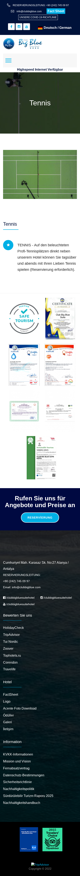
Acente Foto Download (20, 708)
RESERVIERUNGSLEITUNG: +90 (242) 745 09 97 (41, 5)
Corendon (10, 662)
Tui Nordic (10, 641)
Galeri (7, 722)
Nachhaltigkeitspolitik (18, 789)
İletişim (8, 729)
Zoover (8, 648)
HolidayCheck (13, 627)
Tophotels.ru (12, 655)
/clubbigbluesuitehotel (20, 597)
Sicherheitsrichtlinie (17, 782)
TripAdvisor (11, 634)
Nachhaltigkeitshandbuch (21, 803)
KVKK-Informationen (18, 754)
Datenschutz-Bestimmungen (23, 775)
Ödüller (8, 715)
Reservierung (40, 517)
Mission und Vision (17, 761)
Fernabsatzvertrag (16, 768)
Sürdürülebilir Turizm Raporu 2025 (28, 796)
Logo (6, 701)
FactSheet (10, 694)
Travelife (9, 669)
